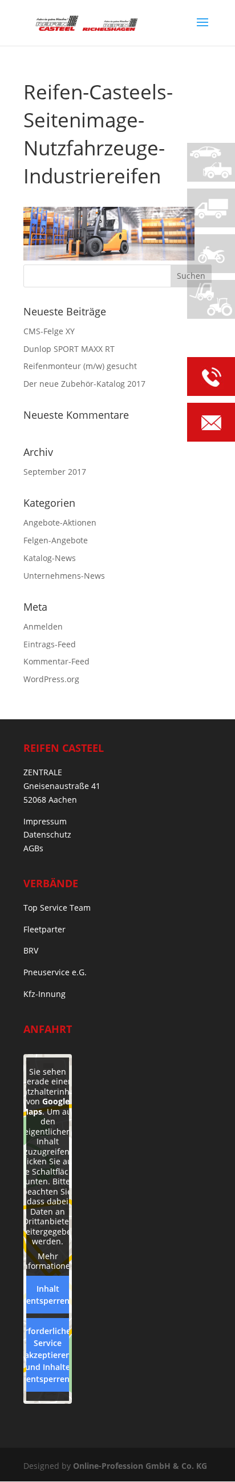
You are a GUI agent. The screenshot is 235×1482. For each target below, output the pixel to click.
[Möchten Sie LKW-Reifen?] (211, 208)
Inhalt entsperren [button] (48, 1294)
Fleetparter (44, 929)
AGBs (33, 848)
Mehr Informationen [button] (48, 1261)
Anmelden (43, 626)
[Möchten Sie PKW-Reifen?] (211, 162)
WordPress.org (51, 679)
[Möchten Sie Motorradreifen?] (211, 253)
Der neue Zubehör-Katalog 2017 (84, 383)
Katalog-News (49, 557)
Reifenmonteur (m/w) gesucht (80, 366)
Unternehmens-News (64, 575)
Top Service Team (57, 907)
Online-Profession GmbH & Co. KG (140, 1465)
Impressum (45, 821)
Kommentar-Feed (56, 661)
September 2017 (54, 471)
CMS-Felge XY (49, 331)
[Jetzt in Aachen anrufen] (211, 378)
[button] (20, 1461)
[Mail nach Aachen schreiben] (211, 424)
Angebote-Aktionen (59, 522)
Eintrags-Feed (49, 644)
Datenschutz (47, 834)
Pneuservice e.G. (55, 972)
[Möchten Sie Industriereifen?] (211, 299)
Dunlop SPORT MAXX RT (69, 348)
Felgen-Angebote (55, 540)
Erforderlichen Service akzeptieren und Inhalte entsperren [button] (48, 1354)
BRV (30, 950)
